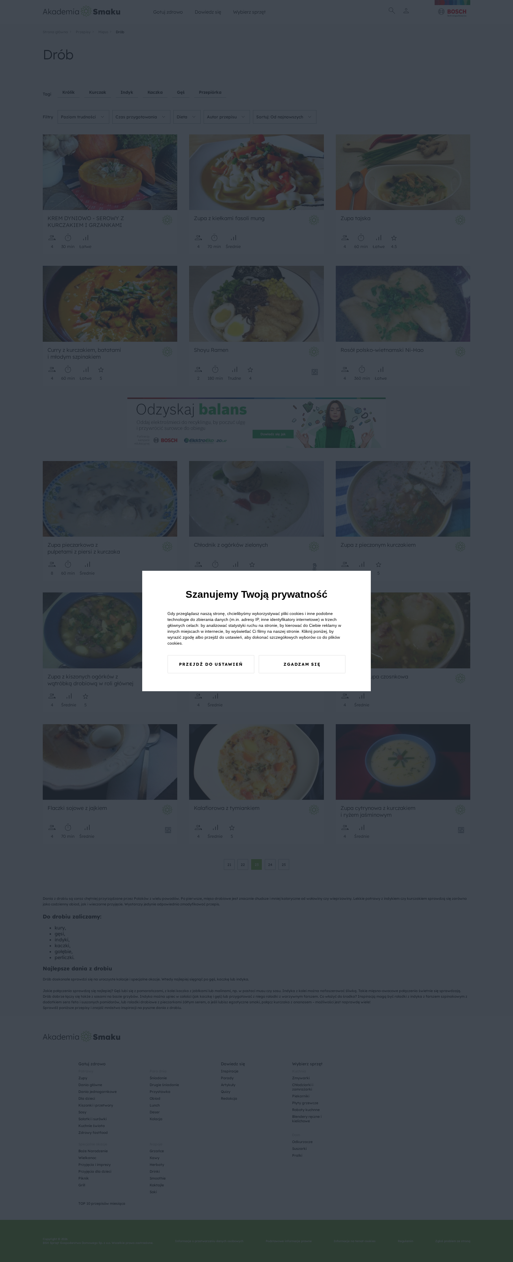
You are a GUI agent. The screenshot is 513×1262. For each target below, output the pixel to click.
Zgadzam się (302, 664)
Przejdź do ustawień (211, 664)
